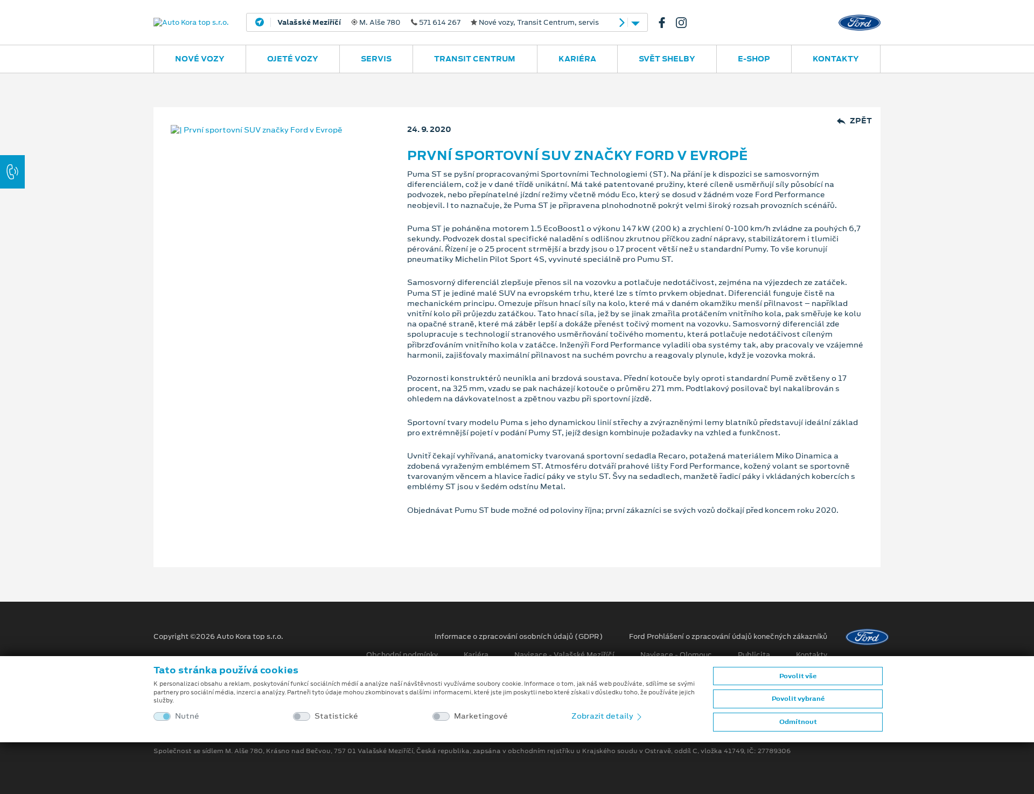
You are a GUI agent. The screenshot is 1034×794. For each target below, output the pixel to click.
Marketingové (481, 716)
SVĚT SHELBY (667, 58)
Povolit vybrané (798, 698)
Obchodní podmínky (402, 655)
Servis (376, 58)
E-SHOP (754, 58)
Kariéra (577, 58)
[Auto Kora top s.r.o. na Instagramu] (685, 22)
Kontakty (836, 58)
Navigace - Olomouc (676, 655)
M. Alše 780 (438, 22)
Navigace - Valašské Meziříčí (564, 655)
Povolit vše (797, 676)
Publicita (754, 655)
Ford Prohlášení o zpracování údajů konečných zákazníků (728, 637)
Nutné (187, 716)
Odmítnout (798, 722)
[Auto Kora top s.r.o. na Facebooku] (666, 22)
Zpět (861, 121)
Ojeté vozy (292, 58)
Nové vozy (200, 58)
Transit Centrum (474, 58)
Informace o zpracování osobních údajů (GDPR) (519, 637)
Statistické (336, 716)
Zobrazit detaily (603, 716)
